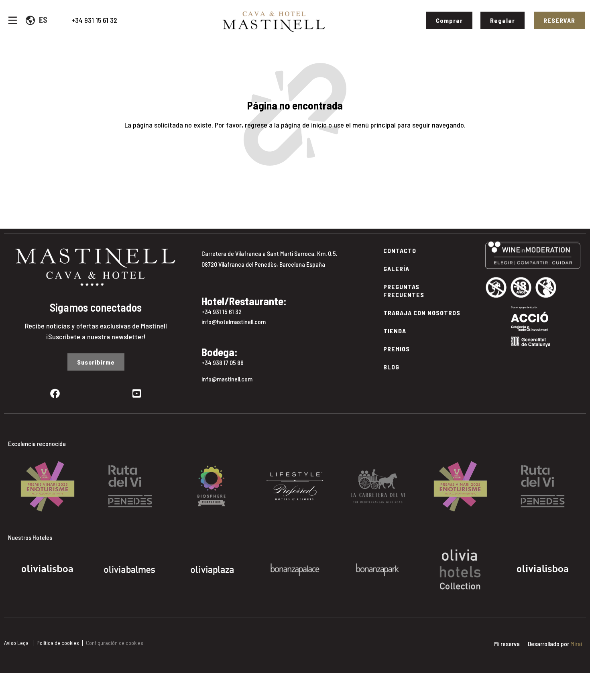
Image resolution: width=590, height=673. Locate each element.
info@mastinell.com (226, 379)
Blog (391, 367)
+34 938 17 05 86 (222, 362)
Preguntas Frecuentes (403, 290)
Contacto (399, 250)
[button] (12, 480)
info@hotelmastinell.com (233, 321)
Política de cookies (58, 642)
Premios (396, 349)
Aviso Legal (17, 642)
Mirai (576, 643)
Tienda (394, 330)
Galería (396, 268)
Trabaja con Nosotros (421, 312)
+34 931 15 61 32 (94, 20)
